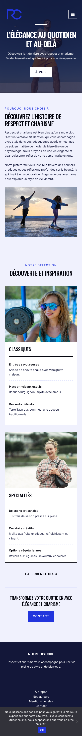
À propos (41, 692)
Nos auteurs (41, 696)
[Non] (77, 721)
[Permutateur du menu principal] (72, 14)
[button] (41, 72)
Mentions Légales (41, 701)
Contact (41, 706)
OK (42, 730)
